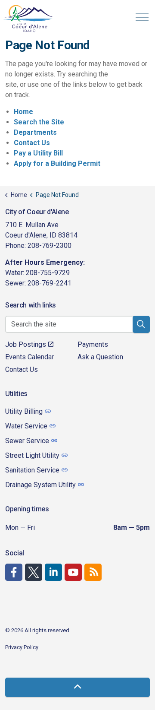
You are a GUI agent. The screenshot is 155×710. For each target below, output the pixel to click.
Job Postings (25, 344)
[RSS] (93, 572)
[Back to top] (77, 687)
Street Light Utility (32, 455)
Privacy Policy (21, 647)
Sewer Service (27, 441)
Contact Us (32, 143)
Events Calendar (29, 357)
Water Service (26, 426)
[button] (141, 324)
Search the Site (39, 122)
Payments (93, 344)
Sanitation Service (32, 470)
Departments (35, 132)
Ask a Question (100, 357)
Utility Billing (24, 411)
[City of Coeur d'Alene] (28, 18)
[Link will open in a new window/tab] (13, 572)
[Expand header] (142, 17)
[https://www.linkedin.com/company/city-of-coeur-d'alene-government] (53, 572)
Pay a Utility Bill (38, 153)
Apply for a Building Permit (57, 163)
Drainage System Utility (40, 485)
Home (23, 112)
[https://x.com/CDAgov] (33, 572)
